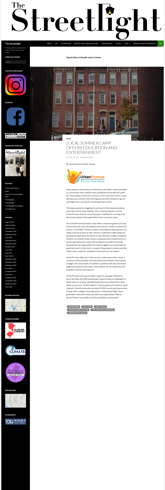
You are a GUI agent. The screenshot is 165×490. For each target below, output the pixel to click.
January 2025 (9, 228)
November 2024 (10, 231)
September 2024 (10, 234)
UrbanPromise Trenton (77, 313)
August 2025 (9, 222)
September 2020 (10, 265)
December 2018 (10, 278)
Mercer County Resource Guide (86, 43)
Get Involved (66, 43)
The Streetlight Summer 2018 (103, 310)
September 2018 (10, 284)
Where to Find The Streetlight (145, 43)
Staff (126, 43)
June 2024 (8, 237)
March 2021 (9, 256)
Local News (87, 306)
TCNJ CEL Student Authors (78, 310)
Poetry (118, 43)
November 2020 (10, 262)
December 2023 (10, 241)
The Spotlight (9, 203)
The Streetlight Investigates (14, 206)
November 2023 (10, 244)
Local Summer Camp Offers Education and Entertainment (91, 147)
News (68, 139)
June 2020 (8, 268)
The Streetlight (13, 43)
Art (56, 43)
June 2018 (8, 287)
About (49, 43)
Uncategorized (10, 209)
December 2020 (10, 259)
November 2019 (10, 271)
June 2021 (8, 250)
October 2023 (10, 247)
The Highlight (9, 200)
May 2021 (8, 253)
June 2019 (8, 274)
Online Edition (106, 43)
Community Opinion (12, 188)
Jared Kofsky (87, 157)
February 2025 (10, 225)
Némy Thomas (100, 306)
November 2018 (10, 281)
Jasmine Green (73, 306)
